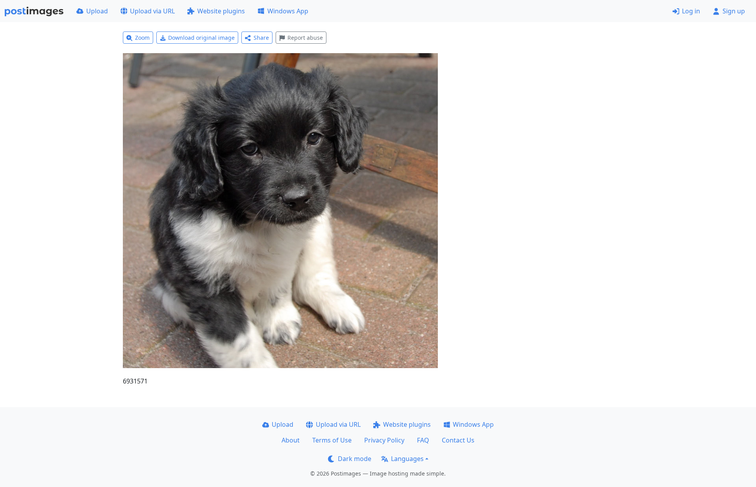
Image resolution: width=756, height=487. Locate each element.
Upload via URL (152, 11)
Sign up (734, 11)
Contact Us (458, 440)
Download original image (201, 37)
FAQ (423, 440)
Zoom (142, 37)
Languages (407, 458)
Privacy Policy (384, 440)
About (291, 440)
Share (261, 37)
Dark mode (354, 458)
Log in (691, 11)
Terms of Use (332, 440)
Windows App (287, 11)
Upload (97, 11)
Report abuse (305, 37)
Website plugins (221, 11)
